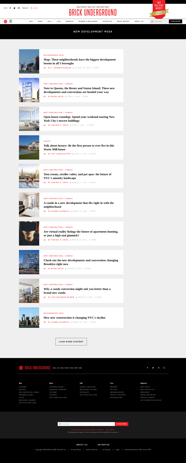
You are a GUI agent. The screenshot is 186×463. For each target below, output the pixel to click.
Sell (50, 21)
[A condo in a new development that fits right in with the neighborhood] (29, 203)
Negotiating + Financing (27, 400)
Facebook (10, 8)
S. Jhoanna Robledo (61, 68)
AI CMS (148, 450)
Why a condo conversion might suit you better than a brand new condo (77, 290)
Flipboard (25, 8)
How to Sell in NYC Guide (88, 395)
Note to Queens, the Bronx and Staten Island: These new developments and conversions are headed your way (79, 90)
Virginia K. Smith (60, 125)
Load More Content (71, 341)
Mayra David (57, 97)
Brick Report (123, 21)
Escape (47, 141)
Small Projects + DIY (147, 389)
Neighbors (113, 387)
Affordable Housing (26, 395)
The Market (22, 387)
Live (59, 21)
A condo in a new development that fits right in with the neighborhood (79, 204)
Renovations (144, 392)
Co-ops (21, 397)
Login (117, 450)
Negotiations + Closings (88, 389)
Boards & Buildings (88, 21)
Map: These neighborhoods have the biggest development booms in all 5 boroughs (80, 61)
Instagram (19, 8)
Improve (70, 21)
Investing (22, 389)
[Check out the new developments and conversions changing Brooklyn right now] (29, 260)
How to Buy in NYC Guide (27, 403)
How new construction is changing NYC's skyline (74, 317)
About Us (139, 21)
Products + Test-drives (118, 395)
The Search (53, 395)
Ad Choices (106, 450)
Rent (40, 21)
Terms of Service (91, 450)
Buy (31, 21)
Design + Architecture (148, 395)
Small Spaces (145, 387)
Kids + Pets (113, 389)
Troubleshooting (116, 397)
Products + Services (147, 397)
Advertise (107, 21)
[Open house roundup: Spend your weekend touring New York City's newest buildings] (29, 117)
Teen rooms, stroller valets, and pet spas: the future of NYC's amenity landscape (77, 176)
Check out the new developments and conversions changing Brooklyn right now (81, 262)
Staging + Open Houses (87, 387)
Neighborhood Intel (54, 55)
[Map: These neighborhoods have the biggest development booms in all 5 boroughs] (29, 59)
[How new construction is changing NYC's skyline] (29, 317)
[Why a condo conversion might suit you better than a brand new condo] (29, 289)
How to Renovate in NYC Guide (150, 400)
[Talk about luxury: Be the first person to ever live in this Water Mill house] (29, 145)
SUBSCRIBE (176, 21)
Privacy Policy (76, 450)
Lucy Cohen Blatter (61, 154)
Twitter (14, 8)
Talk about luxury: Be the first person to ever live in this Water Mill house (79, 147)
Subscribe (122, 424)
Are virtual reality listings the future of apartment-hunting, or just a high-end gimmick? (81, 233)
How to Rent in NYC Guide (58, 397)
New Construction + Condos (58, 84)
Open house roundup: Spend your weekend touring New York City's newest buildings (79, 118)
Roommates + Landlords (57, 389)
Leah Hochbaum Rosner (63, 297)
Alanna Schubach (60, 211)
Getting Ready (84, 392)
